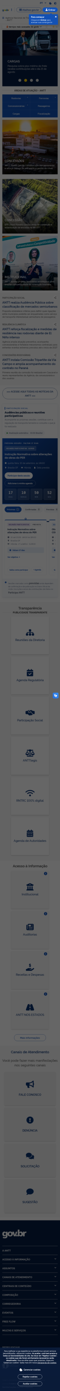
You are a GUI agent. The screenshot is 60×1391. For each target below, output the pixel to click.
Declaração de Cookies (46, 1362)
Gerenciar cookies (32, 1369)
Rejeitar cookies (30, 1376)
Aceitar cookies (30, 1383)
